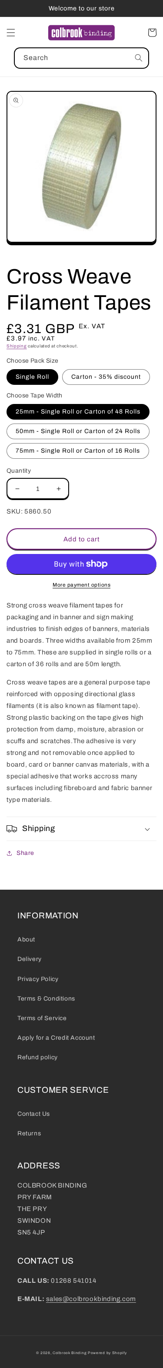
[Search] (138, 57)
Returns (29, 1133)
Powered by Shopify (107, 1353)
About (26, 939)
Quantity (19, 470)
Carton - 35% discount (106, 377)
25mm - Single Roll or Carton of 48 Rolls (78, 411)
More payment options (81, 585)
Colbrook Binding (69, 1353)
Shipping (17, 346)
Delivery (29, 959)
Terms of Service (42, 1018)
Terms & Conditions (46, 998)
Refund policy (37, 1057)
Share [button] (25, 853)
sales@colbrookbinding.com (91, 1298)
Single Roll (32, 377)
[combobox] (81, 58)
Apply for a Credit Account (56, 1037)
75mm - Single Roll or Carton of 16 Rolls (78, 450)
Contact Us (33, 1114)
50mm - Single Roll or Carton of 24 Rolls (78, 431)
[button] (10, 32)
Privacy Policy (37, 979)
